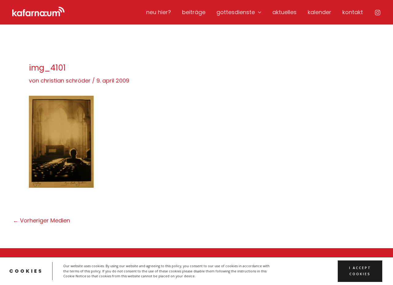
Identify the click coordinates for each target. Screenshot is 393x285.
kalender (319, 12)
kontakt (352, 12)
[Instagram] (378, 13)
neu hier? (158, 12)
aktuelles (284, 12)
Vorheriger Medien (41, 220)
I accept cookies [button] (360, 271)
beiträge (193, 12)
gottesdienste (235, 12)
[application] (258, 12)
